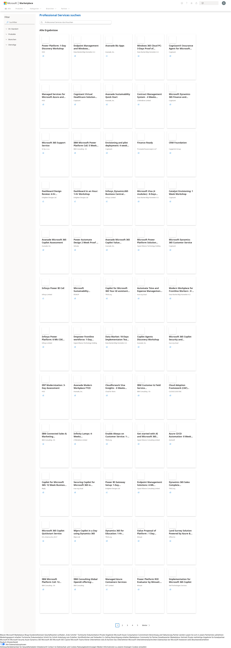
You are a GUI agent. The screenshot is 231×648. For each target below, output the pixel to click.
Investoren (183, 639)
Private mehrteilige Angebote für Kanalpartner (206, 637)
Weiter (144, 625)
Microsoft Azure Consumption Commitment (131, 635)
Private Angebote (106, 635)
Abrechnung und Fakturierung (161, 635)
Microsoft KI (5, 639)
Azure (27, 639)
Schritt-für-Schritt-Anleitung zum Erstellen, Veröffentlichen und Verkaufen (73, 637)
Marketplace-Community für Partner (143, 637)
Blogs (27, 635)
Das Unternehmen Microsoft (125, 639)
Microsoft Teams (77, 639)
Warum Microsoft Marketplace (12, 635)
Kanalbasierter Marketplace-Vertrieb (172, 637)
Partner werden (179, 635)
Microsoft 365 (47, 639)
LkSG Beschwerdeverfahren (198, 639)
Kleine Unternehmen (92, 639)
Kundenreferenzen (37, 635)
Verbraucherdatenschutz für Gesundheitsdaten (18, 647)
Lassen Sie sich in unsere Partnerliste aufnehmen (204, 635)
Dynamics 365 (35, 639)
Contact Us (52, 647)
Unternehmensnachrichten (146, 639)
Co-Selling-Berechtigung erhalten (115, 637)
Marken (100, 647)
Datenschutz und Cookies (67, 647)
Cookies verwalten (139, 647)
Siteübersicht (42, 647)
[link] (54, 57)
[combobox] (76, 22)
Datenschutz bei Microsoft (167, 639)
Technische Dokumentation (88, 635)
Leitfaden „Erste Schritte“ (67, 635)
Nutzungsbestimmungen (86, 647)
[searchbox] (22, 22)
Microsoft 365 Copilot (61, 639)
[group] (43, 56)
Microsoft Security (17, 639)
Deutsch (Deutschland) (9, 642)
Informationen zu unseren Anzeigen (117, 647)
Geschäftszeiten (51, 635)
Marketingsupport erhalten (10, 637)
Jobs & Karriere (107, 639)
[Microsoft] (10, 3)
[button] (41, 22)
